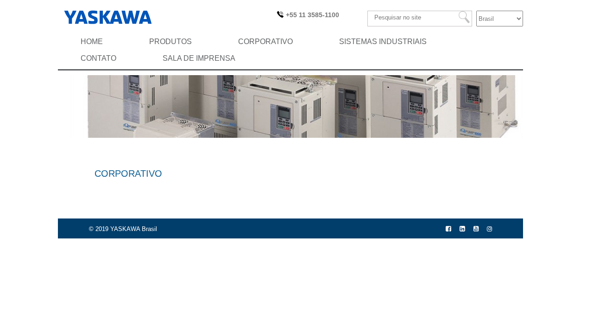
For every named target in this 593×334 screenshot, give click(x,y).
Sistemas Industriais (383, 41)
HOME (92, 41)
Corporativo (265, 41)
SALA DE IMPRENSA (199, 58)
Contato (98, 58)
